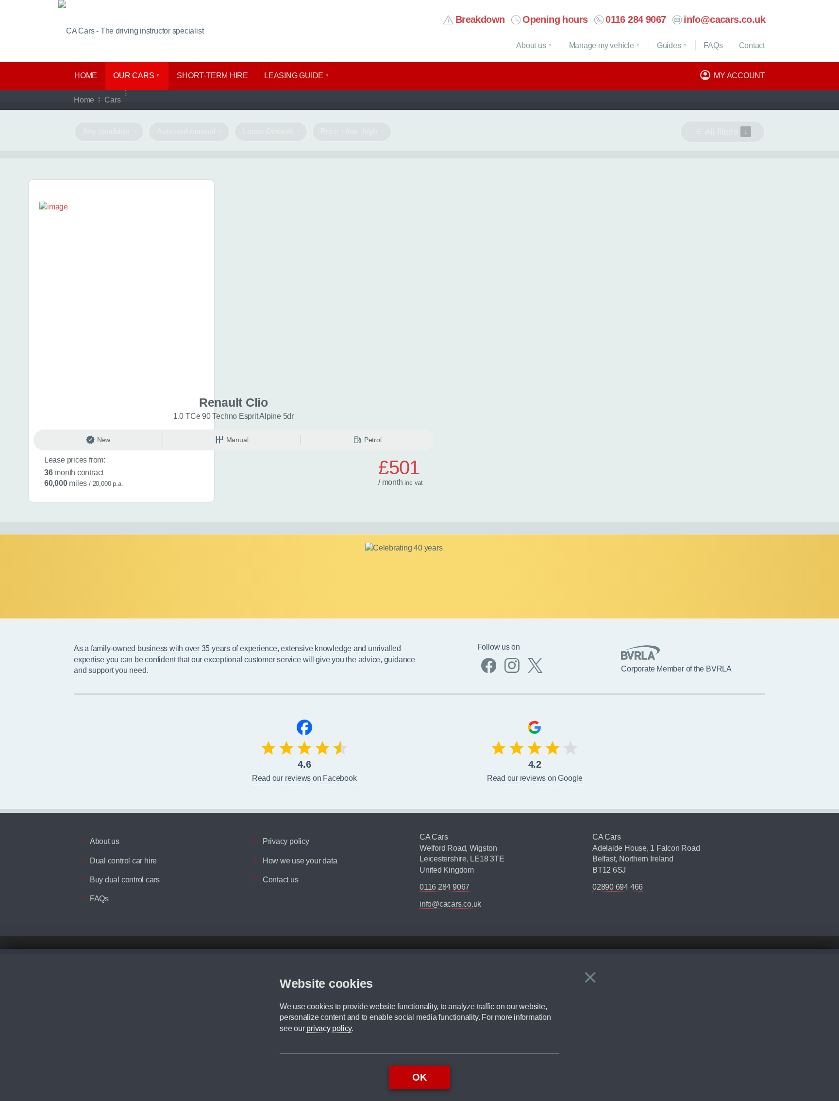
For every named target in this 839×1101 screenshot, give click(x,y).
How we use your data (300, 861)
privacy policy (329, 1028)
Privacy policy (286, 841)
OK (419, 1077)
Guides (669, 45)
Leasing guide (293, 75)
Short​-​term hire (212, 75)
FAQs (99, 899)
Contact (752, 45)
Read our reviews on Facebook (304, 778)
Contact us (281, 880)
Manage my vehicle (601, 45)
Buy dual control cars (125, 880)
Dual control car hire (123, 861)
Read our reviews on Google (535, 778)
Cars (112, 100)
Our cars (133, 75)
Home (85, 75)
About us (531, 45)
